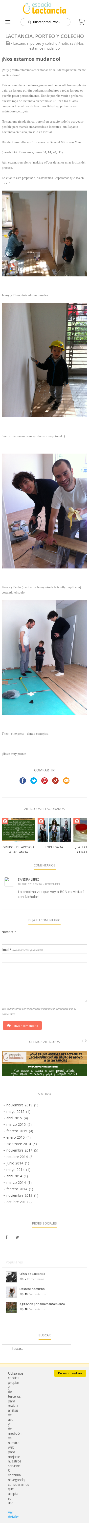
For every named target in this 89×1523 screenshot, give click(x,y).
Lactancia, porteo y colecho (35, 43)
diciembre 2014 (18, 1143)
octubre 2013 (17, 1201)
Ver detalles (13, 1514)
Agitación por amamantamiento (42, 1304)
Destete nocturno (32, 1289)
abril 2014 (14, 1176)
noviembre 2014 (19, 1150)
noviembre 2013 (19, 1195)
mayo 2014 (15, 1169)
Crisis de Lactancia (32, 1274)
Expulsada (54, 847)
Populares (14, 1262)
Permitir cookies (70, 1373)
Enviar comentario (26, 1025)
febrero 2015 (16, 1130)
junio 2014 (14, 1163)
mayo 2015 (15, 1111)
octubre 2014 (17, 1156)
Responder (52, 884)
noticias (67, 43)
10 (26, 1294)
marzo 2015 (16, 1124)
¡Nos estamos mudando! (31, 59)
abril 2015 (14, 1118)
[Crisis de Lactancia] (11, 1277)
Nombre (9, 932)
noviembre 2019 (19, 1105)
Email (22, 950)
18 (26, 1309)
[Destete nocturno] (11, 1292)
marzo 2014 (16, 1182)
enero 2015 (15, 1137)
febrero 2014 (16, 1189)
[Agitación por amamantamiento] (11, 1307)
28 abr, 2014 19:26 (30, 884)
